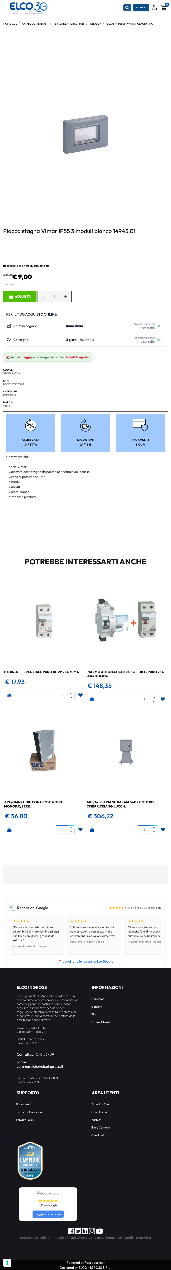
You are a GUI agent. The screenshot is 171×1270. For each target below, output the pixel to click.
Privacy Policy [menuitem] (25, 1120)
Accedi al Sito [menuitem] (100, 1104)
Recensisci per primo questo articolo (26, 266)
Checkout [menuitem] (97, 1135)
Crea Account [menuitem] (100, 1112)
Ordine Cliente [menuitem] (101, 1022)
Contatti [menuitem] (96, 1006)
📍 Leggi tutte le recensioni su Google (85, 961)
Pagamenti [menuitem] (23, 1104)
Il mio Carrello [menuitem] (100, 1127)
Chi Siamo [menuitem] (97, 999)
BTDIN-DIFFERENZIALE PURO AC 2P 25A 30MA (41, 672)
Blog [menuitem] (94, 1014)
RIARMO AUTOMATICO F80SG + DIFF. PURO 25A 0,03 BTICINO (125, 674)
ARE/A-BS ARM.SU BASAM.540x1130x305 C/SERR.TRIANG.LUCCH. (120, 804)
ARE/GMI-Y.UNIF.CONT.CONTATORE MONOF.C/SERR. (33, 804)
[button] (85, 134)
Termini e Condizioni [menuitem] (29, 1112)
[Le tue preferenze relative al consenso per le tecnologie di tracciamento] (7, 1263)
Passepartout (95, 1262)
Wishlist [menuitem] (96, 1120)
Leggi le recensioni (48, 1214)
